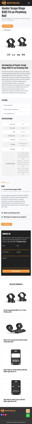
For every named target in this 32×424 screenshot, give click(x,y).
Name (4, 245)
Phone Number (5, 252)
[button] (9, 54)
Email (18, 245)
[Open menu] (28, 3)
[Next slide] (29, 43)
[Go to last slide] (3, 43)
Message (4, 258)
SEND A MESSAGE (16, 271)
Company (18, 252)
